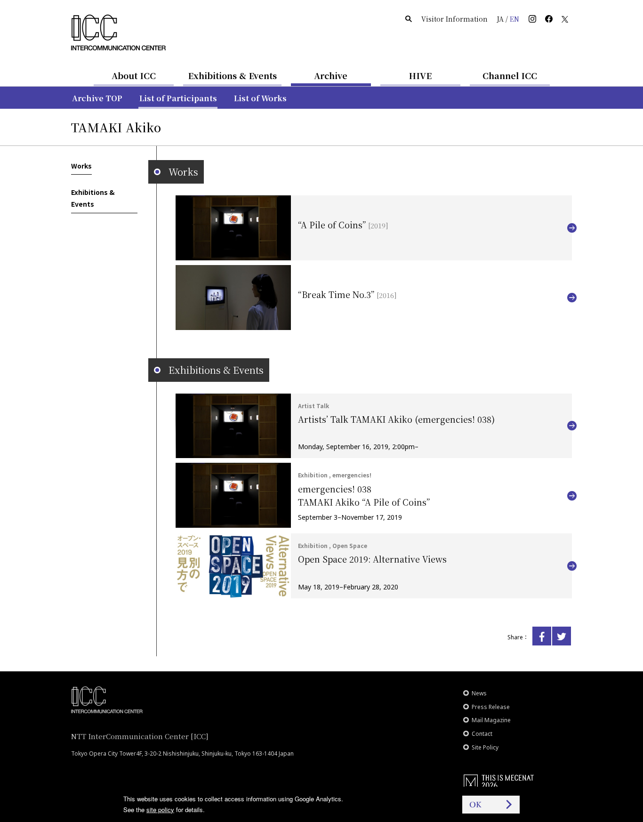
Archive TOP (97, 98)
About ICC (134, 75)
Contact (482, 734)
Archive (330, 75)
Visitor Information (454, 19)
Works (81, 165)
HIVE (420, 75)
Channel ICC (509, 75)
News (479, 693)
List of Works (260, 98)
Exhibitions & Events (232, 75)
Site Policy (485, 747)
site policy (160, 809)
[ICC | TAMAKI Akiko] (541, 636)
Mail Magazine (491, 720)
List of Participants (178, 98)
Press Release (491, 707)
